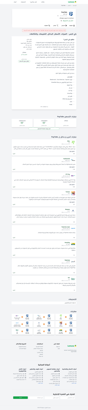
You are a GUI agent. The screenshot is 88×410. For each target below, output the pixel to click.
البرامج (69, 5)
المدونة (41, 350)
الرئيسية (74, 5)
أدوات (15, 2)
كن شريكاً (41, 356)
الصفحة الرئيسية (39, 346)
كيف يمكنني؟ (33, 2)
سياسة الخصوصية (22, 346)
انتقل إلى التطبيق (68, 21)
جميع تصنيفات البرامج (38, 348)
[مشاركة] (61, 20)
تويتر (59, 348)
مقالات (42, 2)
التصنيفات (23, 2)
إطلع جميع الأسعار (24, 61)
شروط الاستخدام (22, 348)
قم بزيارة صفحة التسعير (44, 129)
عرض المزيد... (73, 383)
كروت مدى (69, 77)
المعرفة (41, 354)
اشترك (20, 398)
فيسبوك (58, 346)
